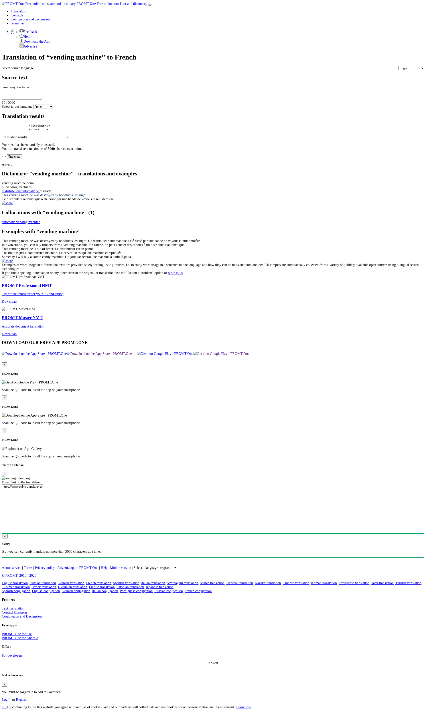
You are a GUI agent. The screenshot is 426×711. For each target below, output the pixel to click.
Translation (18, 11)
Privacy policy (45, 568)
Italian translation (153, 583)
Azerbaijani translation (182, 583)
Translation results (14, 137)
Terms (28, 568)
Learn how (243, 707)
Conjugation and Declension (22, 616)
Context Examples (15, 612)
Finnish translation (102, 587)
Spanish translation (126, 583)
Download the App (37, 41)
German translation (71, 583)
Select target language (17, 106)
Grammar (17, 23)
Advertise (30, 46)
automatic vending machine (21, 222)
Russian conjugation (168, 591)
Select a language (146, 568)
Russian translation (43, 583)
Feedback (30, 32)
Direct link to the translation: (21, 482)
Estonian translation (130, 587)
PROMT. (111, 4)
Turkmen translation (16, 587)
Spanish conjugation (16, 591)
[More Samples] (7, 203)
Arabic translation (212, 583)
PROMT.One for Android (20, 638)
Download (9, 301)
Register (22, 699)
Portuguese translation (354, 583)
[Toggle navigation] (150, 5)
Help (27, 36)
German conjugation (76, 591)
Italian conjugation (105, 591)
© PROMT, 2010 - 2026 (19, 575)
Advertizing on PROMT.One (77, 568)
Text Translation (13, 608)
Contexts (17, 15)
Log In (6, 699)
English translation (15, 583)
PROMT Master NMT (22, 317)
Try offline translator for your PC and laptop (32, 294)
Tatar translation (382, 583)
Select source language (18, 68)
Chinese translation (296, 583)
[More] (7, 261)
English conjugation (46, 591)
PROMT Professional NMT (27, 285)
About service (11, 568)
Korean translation (324, 583)
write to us (175, 273)
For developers (12, 655)
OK (4, 707)
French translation (98, 583)
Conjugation (30, 19)
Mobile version (120, 568)
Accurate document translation (23, 326)
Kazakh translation (268, 583)
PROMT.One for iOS (17, 634)
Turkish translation (408, 583)
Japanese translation (160, 587)
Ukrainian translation (72, 587)
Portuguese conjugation (136, 591)
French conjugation (198, 591)
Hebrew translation (239, 583)
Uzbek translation (44, 587)
